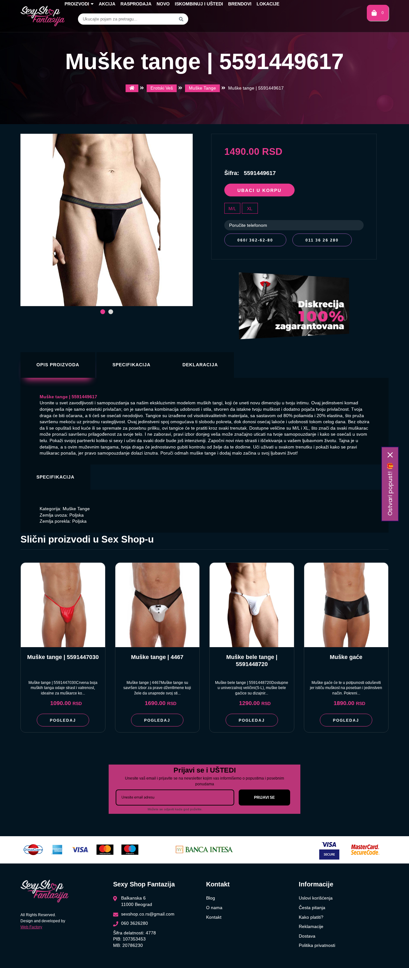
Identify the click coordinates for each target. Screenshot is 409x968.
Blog (210, 898)
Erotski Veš (161, 88)
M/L (232, 208)
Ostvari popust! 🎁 (390, 489)
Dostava (307, 936)
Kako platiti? (311, 917)
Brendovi (239, 3)
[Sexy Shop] (132, 88)
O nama (214, 907)
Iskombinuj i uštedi (199, 3)
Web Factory (31, 927)
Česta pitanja (312, 907)
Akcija (107, 3)
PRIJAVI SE (264, 797)
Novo (163, 3)
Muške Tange (202, 88)
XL (249, 208)
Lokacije (268, 3)
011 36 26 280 (322, 240)
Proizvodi (77, 3)
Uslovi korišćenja (316, 898)
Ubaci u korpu (259, 190)
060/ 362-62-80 (255, 240)
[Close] (390, 454)
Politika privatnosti (317, 945)
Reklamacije (311, 926)
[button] (103, 311)
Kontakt (213, 917)
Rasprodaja (135, 3)
